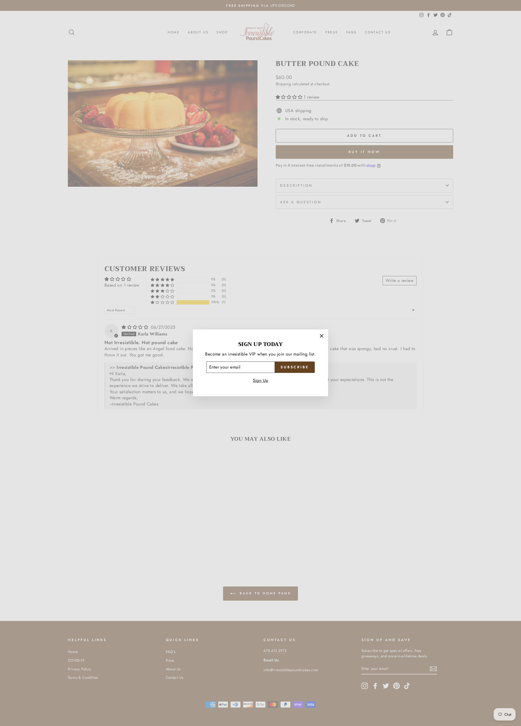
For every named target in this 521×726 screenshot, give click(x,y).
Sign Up (260, 381)
